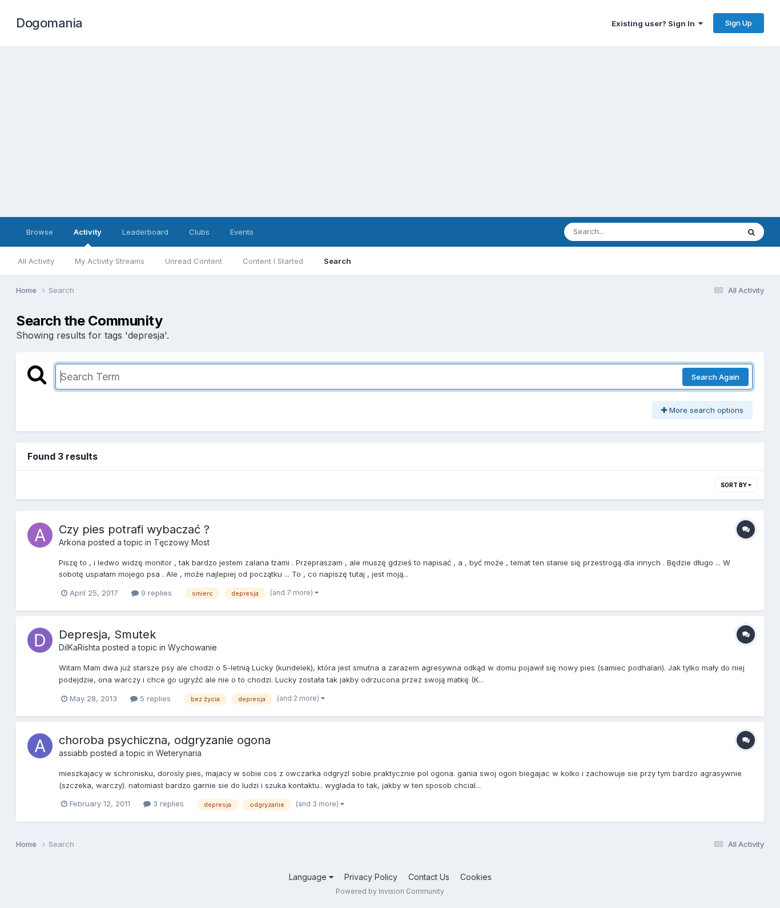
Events (242, 231)
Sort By (734, 484)
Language (309, 877)
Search (337, 261)
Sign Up (738, 22)
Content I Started (273, 261)
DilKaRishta (79, 647)
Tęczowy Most (182, 542)
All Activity (36, 261)
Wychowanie (192, 647)
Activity (88, 231)
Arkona (72, 542)
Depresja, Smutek (107, 634)
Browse (39, 231)
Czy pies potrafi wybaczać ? (134, 529)
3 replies (167, 803)
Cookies (476, 877)
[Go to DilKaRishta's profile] (40, 640)
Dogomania (49, 22)
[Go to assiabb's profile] (40, 745)
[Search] (751, 232)
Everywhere (703, 231)
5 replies (154, 698)
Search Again (715, 376)
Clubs (199, 231)
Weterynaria (179, 753)
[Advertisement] (390, 131)
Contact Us (428, 877)
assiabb (73, 753)
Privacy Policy (370, 877)
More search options (705, 410)
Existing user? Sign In (655, 23)
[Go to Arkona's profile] (40, 535)
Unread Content (193, 261)
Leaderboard (145, 231)
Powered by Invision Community (390, 891)
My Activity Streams (109, 261)
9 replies (155, 592)
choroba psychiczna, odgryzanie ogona (165, 740)
